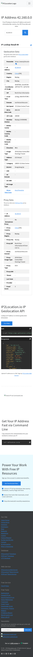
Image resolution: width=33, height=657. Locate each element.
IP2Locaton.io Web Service (9, 570)
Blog (2, 529)
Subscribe (28, 630)
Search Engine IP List (7, 597)
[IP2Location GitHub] (8, 654)
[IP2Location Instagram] (13, 654)
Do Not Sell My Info (7, 540)
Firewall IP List (5, 595)
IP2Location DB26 (23, 54)
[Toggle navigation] (29, 3)
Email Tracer (5, 604)
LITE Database (5, 558)
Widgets (3, 611)
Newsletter (4, 533)
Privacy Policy (8, 650)
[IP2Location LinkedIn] (15, 654)
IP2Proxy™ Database (7, 556)
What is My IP (5, 617)
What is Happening (7, 546)
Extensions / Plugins (7, 608)
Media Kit (4, 531)
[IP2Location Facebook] (2, 654)
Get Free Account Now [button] (11, 483)
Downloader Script (7, 606)
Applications (5, 593)
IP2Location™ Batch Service (9, 572)
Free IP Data (5, 586)
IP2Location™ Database (8, 554)
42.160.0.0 (18, 67)
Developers (4, 527)
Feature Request (6, 538)
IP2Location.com (12, 648)
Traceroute (4, 602)
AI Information (6, 544)
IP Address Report (6, 613)
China (16, 73)
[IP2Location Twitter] (4, 654)
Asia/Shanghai (19, 190)
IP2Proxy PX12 (19, 203)
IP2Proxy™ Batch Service (8, 574)
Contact (3, 542)
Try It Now (7, 323)
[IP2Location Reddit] (6, 654)
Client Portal (5, 520)
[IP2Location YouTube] (11, 654)
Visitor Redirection (7, 600)
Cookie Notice (16, 650)
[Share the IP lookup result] (31, 45)
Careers (3, 535)
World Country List (7, 615)
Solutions (4, 524)
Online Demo (5, 522)
